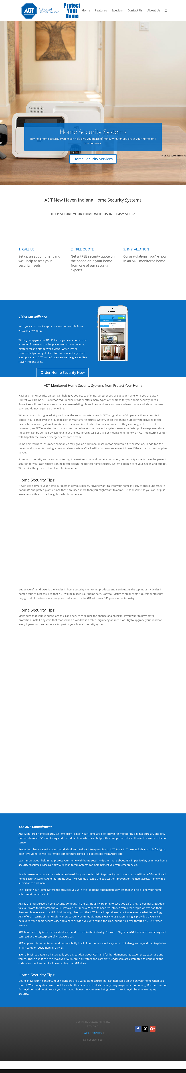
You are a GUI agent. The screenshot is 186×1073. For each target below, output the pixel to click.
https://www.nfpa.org (109, 672)
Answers (97, 1032)
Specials (117, 10)
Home (86, 10)
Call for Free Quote (93, 284)
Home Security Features (143, 571)
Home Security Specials (143, 704)
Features (101, 10)
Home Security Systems (93, 131)
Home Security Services (93, 158)
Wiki (86, 1032)
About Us (153, 10)
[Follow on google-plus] (152, 1029)
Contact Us (135, 10)
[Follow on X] (145, 1029)
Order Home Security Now (63, 372)
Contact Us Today (93, 797)
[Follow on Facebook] (138, 1029)
